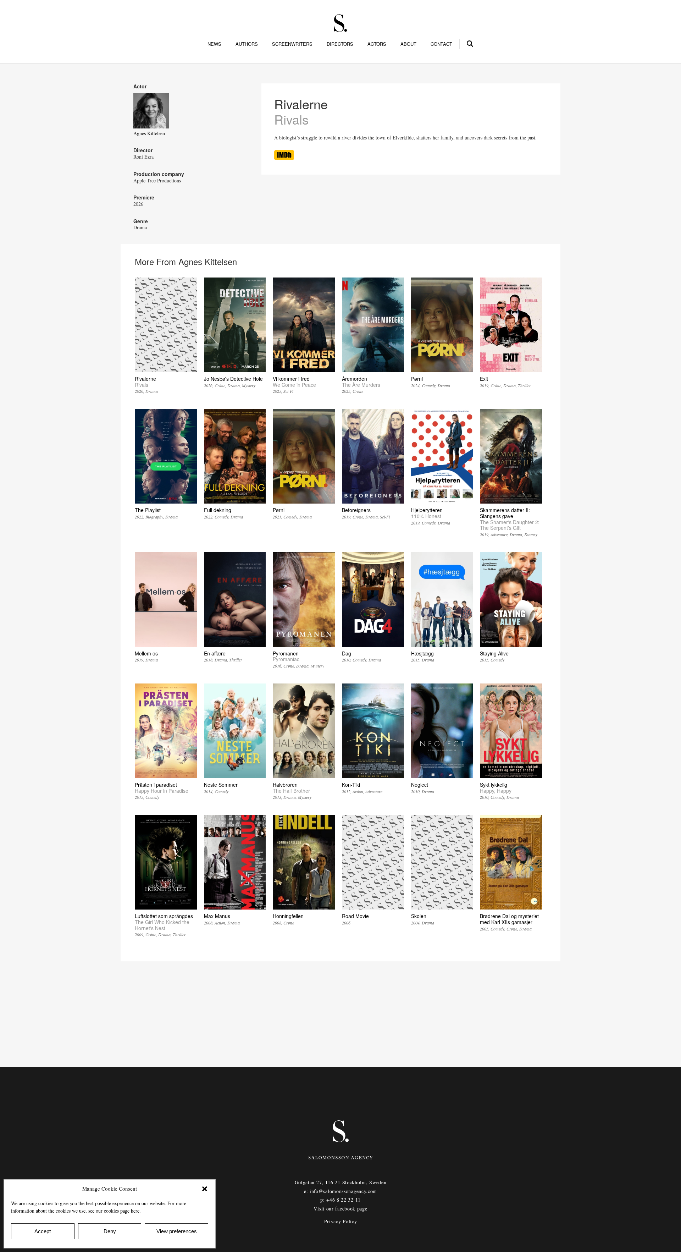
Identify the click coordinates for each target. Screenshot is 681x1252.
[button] (204, 1188)
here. (136, 1210)
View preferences (176, 1231)
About (408, 44)
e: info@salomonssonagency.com (340, 1191)
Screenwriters (292, 44)
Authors (247, 44)
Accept (42, 1231)
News (214, 44)
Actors (376, 44)
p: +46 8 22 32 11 (340, 1199)
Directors (340, 44)
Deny (110, 1231)
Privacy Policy (340, 1221)
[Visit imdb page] (284, 158)
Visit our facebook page (340, 1208)
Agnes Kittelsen (149, 133)
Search (470, 42)
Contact (441, 44)
